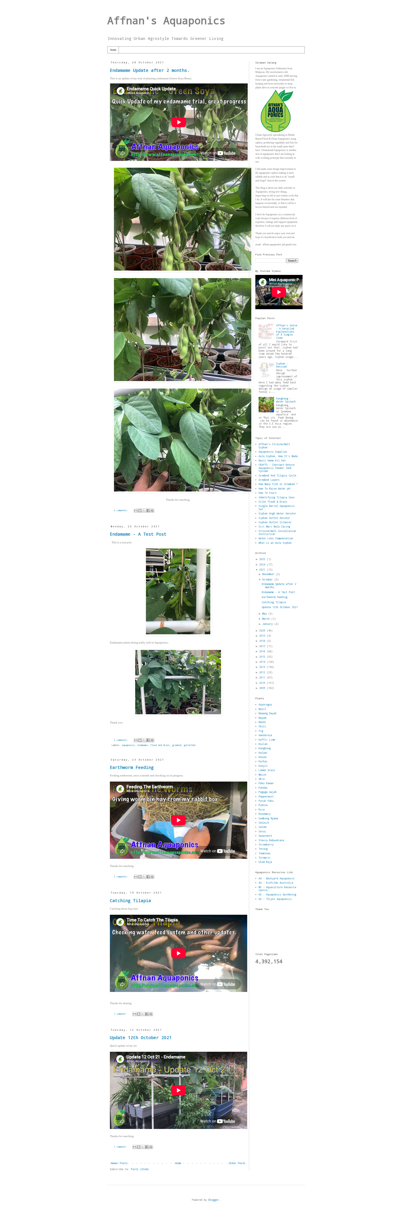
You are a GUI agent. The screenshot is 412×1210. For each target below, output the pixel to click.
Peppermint (266, 796)
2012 (263, 672)
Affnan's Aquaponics (166, 20)
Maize (262, 774)
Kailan (263, 744)
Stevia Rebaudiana (271, 840)
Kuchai (263, 761)
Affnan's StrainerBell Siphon (274, 445)
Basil (262, 709)
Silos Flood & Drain (273, 501)
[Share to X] (144, 510)
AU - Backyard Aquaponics (277, 878)
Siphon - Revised (282, 365)
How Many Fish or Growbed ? (278, 484)
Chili (262, 726)
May (265, 613)
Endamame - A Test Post (138, 534)
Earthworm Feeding (132, 767)
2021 (263, 569)
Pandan (263, 787)
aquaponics (128, 745)
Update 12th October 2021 (141, 1037)
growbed (176, 745)
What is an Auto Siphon (275, 542)
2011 (263, 677)
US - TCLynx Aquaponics (275, 899)
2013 (263, 667)
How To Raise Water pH (274, 488)
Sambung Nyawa (268, 818)
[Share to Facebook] (148, 510)
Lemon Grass (267, 770)
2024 (263, 564)
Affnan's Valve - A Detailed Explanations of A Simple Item (286, 331)
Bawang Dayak (268, 713)
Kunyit (263, 765)
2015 (263, 656)
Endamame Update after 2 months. (150, 70)
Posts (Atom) (140, 1169)
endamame (142, 745)
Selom (262, 827)
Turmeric (265, 857)
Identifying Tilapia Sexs (277, 497)
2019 (263, 635)
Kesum (262, 757)
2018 (263, 640)
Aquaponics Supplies (273, 451)
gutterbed (189, 745)
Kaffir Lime (267, 739)
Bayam (262, 717)
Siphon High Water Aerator (277, 513)
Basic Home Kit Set (272, 460)
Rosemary (265, 813)
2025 (263, 559)
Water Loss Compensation (276, 538)
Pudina (263, 805)
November (269, 574)
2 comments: (121, 739)
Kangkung (265, 748)
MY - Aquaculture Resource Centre (277, 888)
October (268, 579)
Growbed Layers (269, 479)
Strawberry (266, 844)
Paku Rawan (266, 783)
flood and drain (160, 745)
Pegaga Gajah (268, 792)
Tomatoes (265, 853)
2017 (263, 646)
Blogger (213, 1199)
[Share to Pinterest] (152, 510)
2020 (263, 630)
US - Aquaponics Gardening (277, 894)
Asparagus (265, 704)
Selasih (264, 822)
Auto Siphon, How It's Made (278, 456)
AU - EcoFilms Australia (276, 882)
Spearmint (265, 835)
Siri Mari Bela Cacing (274, 526)
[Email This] (136, 510)
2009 (263, 688)
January (268, 623)
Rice (262, 809)
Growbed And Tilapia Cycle (277, 475)
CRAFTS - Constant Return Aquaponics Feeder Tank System (277, 468)
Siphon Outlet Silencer (275, 522)
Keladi (263, 752)
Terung (263, 848)
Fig (261, 730)
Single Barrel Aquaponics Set (277, 507)
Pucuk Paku (266, 800)
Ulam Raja (265, 861)
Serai (262, 831)
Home (113, 49)
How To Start (268, 492)
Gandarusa (265, 735)
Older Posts (237, 1163)
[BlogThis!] (140, 510)
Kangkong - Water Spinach (286, 400)
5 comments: (121, 510)
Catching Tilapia (130, 900)
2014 (263, 661)
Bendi (262, 722)
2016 (263, 651)
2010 (263, 682)
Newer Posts (119, 1163)
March (266, 618)
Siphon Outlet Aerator (274, 518)
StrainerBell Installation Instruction (277, 532)
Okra (262, 779)
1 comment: (121, 1013)
